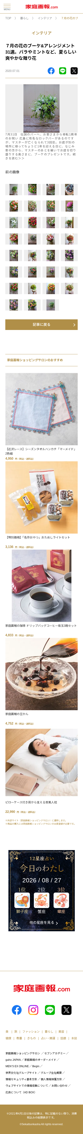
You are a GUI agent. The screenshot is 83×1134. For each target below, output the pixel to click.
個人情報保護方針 (51, 1079)
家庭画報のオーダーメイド (40, 1059)
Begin (35, 1066)
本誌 (74, 1038)
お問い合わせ (60, 1085)
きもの (31, 1038)
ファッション (31, 1031)
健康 (8, 1038)
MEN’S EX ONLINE (17, 1066)
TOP (8, 18)
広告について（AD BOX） (21, 1092)
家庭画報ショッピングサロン (23, 1053)
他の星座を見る (41, 922)
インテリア (45, 18)
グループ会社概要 (51, 1072)
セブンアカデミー (55, 1053)
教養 (19, 1038)
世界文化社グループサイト (21, 1072)
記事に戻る (41, 324)
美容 (61, 1031)
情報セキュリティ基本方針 (21, 1079)
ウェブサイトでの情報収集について (27, 1085)
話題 (63, 1038)
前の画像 (12, 172)
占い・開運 (48, 1038)
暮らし (24, 18)
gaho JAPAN (13, 1059)
